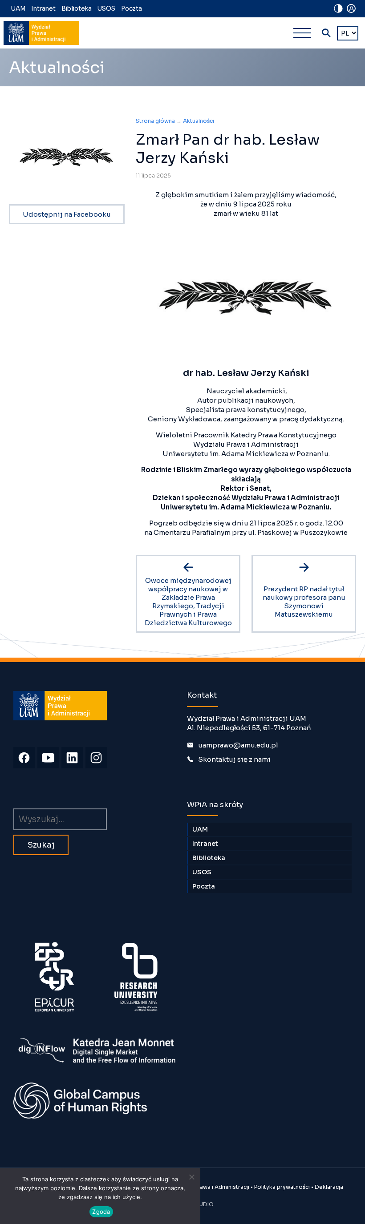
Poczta (131, 8)
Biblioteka (76, 8)
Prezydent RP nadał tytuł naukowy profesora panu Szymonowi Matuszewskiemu (304, 601)
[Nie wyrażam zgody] (191, 1176)
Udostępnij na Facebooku (67, 214)
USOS (106, 8)
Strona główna (155, 120)
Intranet (43, 8)
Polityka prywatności (282, 1187)
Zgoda (101, 1211)
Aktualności (198, 120)
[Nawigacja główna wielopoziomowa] (302, 32)
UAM (18, 8)
